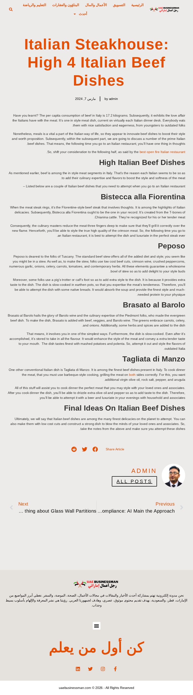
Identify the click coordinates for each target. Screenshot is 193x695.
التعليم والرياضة (34, 5)
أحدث (83, 14)
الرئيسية (137, 5)
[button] (11, 9)
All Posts (134, 481)
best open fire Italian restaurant (162, 152)
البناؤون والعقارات (65, 5)
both (132, 375)
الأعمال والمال (96, 5)
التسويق (119, 5)
